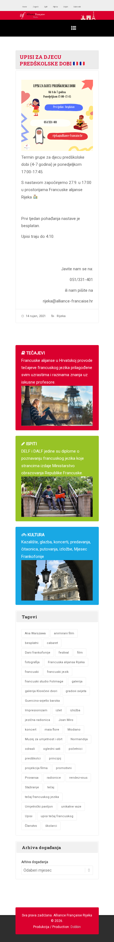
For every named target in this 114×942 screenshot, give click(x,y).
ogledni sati (51, 749)
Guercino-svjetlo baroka (42, 701)
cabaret (52, 643)
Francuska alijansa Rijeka (66, 662)
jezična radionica (37, 720)
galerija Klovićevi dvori (41, 691)
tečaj (50, 787)
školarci (51, 826)
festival (64, 652)
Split (56, 7)
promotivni (64, 768)
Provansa (31, 778)
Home (27, 7)
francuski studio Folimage (44, 681)
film (80, 652)
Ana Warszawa (35, 633)
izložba (75, 710)
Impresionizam (36, 710)
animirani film (64, 633)
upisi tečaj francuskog (57, 816)
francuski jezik (58, 672)
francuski (32, 672)
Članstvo (31, 826)
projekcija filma (36, 768)
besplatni (31, 643)
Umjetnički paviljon (39, 806)
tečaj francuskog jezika (42, 797)
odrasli (30, 749)
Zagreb (42, 7)
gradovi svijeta (76, 691)
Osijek (84, 7)
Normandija (79, 739)
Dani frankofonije (37, 652)
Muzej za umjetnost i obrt (43, 739)
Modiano (74, 729)
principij (55, 758)
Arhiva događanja (34, 862)
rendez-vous (78, 778)
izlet (59, 710)
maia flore (52, 729)
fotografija (32, 662)
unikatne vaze (71, 806)
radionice (54, 778)
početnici (75, 749)
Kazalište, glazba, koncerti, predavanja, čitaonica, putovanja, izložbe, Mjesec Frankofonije (56, 545)
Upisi (28, 816)
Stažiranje (32, 787)
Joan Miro (65, 720)
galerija (77, 681)
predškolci (33, 758)
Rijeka (69, 7)
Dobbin (76, 927)
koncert (30, 729)
